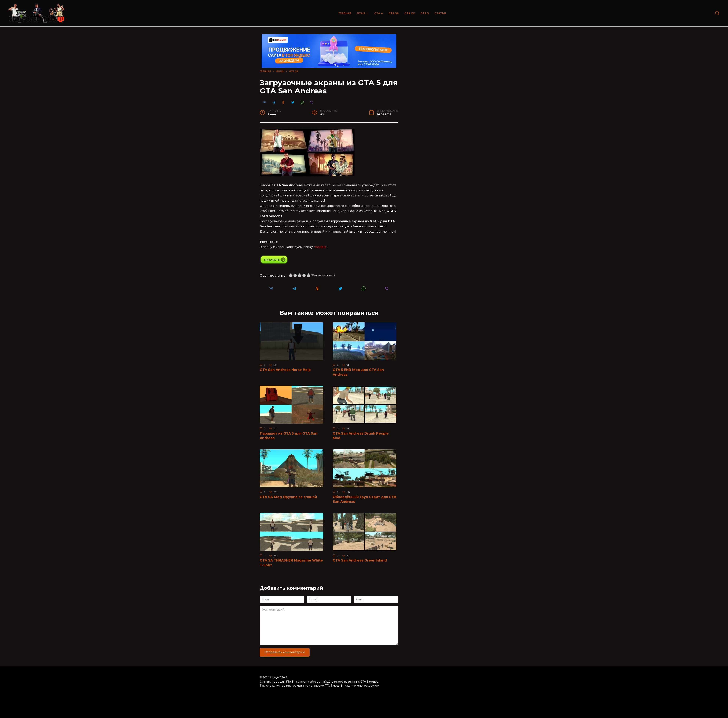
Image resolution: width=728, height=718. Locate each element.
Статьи (440, 13)
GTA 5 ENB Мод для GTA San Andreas (358, 372)
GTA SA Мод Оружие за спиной (288, 497)
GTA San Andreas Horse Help (285, 370)
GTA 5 (361, 13)
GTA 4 (378, 13)
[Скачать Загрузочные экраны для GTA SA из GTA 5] (274, 263)
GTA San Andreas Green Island (360, 560)
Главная (344, 13)
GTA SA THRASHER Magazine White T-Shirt (291, 562)
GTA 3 (424, 13)
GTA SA (393, 13)
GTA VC (409, 13)
